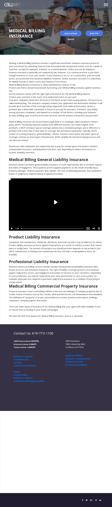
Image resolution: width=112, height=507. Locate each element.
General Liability (73, 355)
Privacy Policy (21, 374)
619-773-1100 (94, 34)
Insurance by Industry (25, 365)
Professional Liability (76, 364)
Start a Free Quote (70, 34)
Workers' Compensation (77, 358)
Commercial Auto (74, 361)
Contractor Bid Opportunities (29, 381)
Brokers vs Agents (23, 356)
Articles (18, 362)
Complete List (21, 359)
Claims (17, 371)
